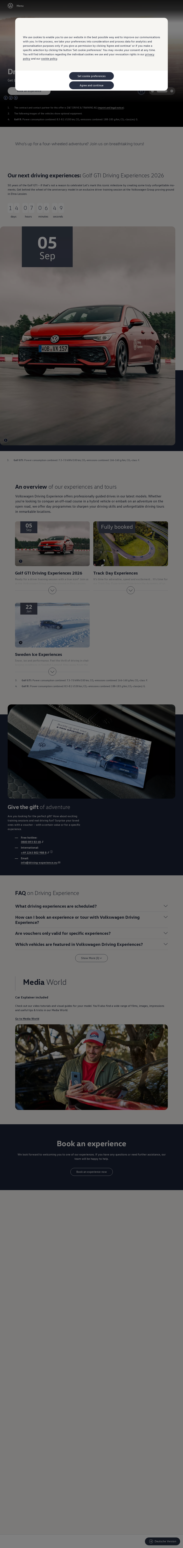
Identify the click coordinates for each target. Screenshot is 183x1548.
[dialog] (91, 774)
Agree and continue (91, 85)
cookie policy (49, 58)
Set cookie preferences (92, 76)
